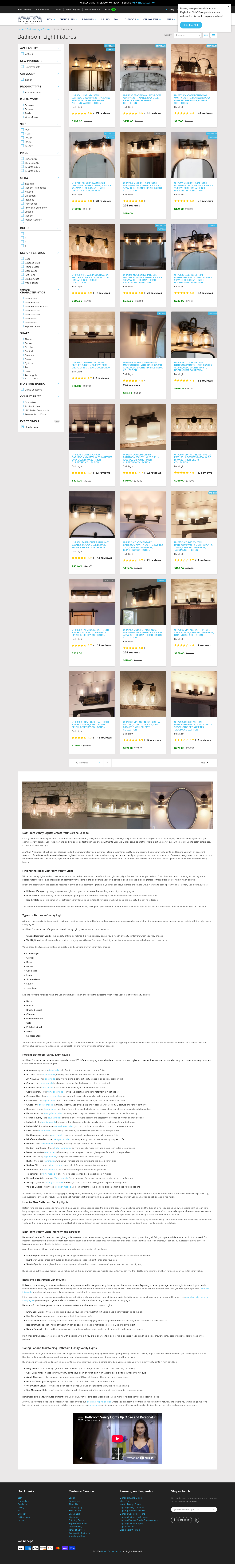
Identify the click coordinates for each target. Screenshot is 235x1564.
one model (50, 1079)
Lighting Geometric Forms (132, 1514)
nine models (49, 1074)
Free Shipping (24, 9)
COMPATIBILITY (30, 396)
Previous (83, 763)
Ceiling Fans (150, 19)
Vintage (28, 211)
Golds (27, 113)
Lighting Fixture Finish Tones (134, 1517)
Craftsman (30, 195)
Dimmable (30, 402)
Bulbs (107, 9)
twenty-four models (53, 1113)
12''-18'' (28, 138)
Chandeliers (67, 19)
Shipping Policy (76, 1520)
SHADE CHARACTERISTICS (32, 291)
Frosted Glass (31, 267)
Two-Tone (29, 274)
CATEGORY (27, 73)
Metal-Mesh (30, 322)
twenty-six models (61, 1139)
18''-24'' (28, 142)
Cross (27, 359)
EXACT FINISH (29, 421)
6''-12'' (27, 134)
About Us (73, 1504)
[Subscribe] (213, 1509)
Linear (27, 371)
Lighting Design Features (132, 1507)
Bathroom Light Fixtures (38, 29)
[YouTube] (196, 1520)
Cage (27, 259)
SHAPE (24, 333)
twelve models (46, 1104)
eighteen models (63, 1186)
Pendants (88, 19)
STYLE (24, 177)
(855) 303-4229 (176, 9)
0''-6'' (27, 130)
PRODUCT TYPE (30, 86)
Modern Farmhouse (35, 187)
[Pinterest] (181, 1520)
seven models (53, 1096)
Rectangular (31, 375)
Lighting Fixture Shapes (131, 1523)
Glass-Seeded (32, 314)
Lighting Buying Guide (131, 1498)
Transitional (30, 203)
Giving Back (74, 1514)
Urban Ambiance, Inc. (111, 1551)
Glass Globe (31, 271)
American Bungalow (35, 207)
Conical (28, 351)
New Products (32, 67)
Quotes (57, 9)
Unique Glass (31, 278)
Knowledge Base (77, 1536)
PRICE (24, 153)
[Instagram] (188, 1520)
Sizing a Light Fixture (130, 1529)
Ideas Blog (125, 1501)
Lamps (169, 19)
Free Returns (42, 9)
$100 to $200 (31, 163)
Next (203, 763)
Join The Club (191, 25)
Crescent (29, 355)
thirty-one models (55, 1091)
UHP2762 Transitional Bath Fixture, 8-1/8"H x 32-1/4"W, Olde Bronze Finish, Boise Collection (91, 365)
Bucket (28, 343)
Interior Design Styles (130, 1504)
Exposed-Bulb (32, 263)
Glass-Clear (30, 298)
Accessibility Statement (80, 1533)
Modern (28, 215)
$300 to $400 (32, 171)
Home (21, 29)
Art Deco (29, 199)
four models (49, 1161)
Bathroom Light (32, 92)
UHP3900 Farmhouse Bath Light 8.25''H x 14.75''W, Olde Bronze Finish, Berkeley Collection (90, 724)
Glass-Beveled (32, 302)
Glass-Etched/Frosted (36, 306)
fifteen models (61, 1178)
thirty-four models (62, 1148)
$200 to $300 (32, 167)
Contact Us (74, 1501)
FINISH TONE (29, 99)
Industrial (29, 183)
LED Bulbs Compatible (36, 410)
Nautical (28, 191)
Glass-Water (30, 318)
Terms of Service (77, 1529)
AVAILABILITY (29, 48)
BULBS (24, 228)
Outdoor (130, 19)
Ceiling (105, 19)
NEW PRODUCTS (31, 61)
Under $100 (31, 159)
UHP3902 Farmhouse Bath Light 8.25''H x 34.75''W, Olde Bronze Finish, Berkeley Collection (90, 632)
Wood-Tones (31, 117)
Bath (49, 19)
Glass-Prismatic (32, 310)
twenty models (48, 1122)
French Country (33, 219)
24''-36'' (28, 146)
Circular (28, 347)
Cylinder (29, 363)
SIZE (23, 124)
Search (72, 1498)
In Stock (28, 54)
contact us (93, 1405)
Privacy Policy (75, 1526)
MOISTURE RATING (32, 383)
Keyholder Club (92, 9)
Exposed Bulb (32, 326)
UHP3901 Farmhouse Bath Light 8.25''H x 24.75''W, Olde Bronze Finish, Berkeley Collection (90, 545)
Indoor (28, 79)
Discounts (73, 1517)
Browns (28, 109)
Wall (117, 19)
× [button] (229, 7)
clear (57, 421)
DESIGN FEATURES (32, 253)
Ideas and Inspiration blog (98, 1401)
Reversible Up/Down (35, 414)
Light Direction (127, 1526)
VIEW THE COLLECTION (143, 3)
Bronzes (29, 105)
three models (46, 1083)
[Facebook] (174, 1520)
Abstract (28, 339)
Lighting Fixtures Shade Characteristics (138, 1520)
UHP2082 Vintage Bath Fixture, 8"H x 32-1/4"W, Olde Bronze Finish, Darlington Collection (194, 632)
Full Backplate (32, 406)
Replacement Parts (78, 1523)
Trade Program (73, 9)
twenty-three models (63, 1126)
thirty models (47, 1143)
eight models (49, 1100)
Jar (26, 367)
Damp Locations (33, 389)
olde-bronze (31, 427)
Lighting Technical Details (132, 1510)
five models (54, 1070)
